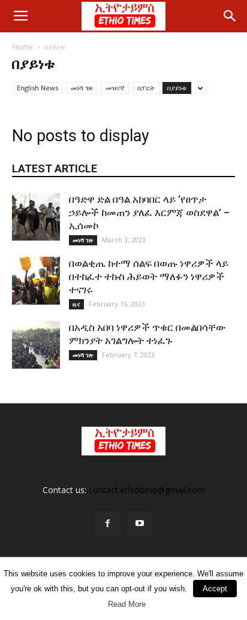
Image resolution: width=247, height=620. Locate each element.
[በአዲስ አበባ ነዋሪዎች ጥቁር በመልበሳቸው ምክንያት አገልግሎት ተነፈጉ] (36, 345)
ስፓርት (146, 87)
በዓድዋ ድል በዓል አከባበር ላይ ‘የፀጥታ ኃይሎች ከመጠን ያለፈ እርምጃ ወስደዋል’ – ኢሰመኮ (149, 212)
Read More (127, 604)
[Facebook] (107, 524)
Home (22, 47)
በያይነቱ (176, 87)
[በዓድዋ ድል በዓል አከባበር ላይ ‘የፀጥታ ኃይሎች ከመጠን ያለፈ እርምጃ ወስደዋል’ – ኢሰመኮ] (36, 217)
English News (37, 87)
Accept (215, 588)
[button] (230, 16)
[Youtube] (140, 524)
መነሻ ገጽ (82, 87)
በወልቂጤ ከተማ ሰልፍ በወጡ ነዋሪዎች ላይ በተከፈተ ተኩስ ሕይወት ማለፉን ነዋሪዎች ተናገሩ (148, 276)
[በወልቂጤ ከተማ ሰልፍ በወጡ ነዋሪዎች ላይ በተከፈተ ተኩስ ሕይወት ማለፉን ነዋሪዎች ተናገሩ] (36, 281)
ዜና (76, 304)
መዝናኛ (115, 87)
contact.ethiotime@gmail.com (147, 490)
